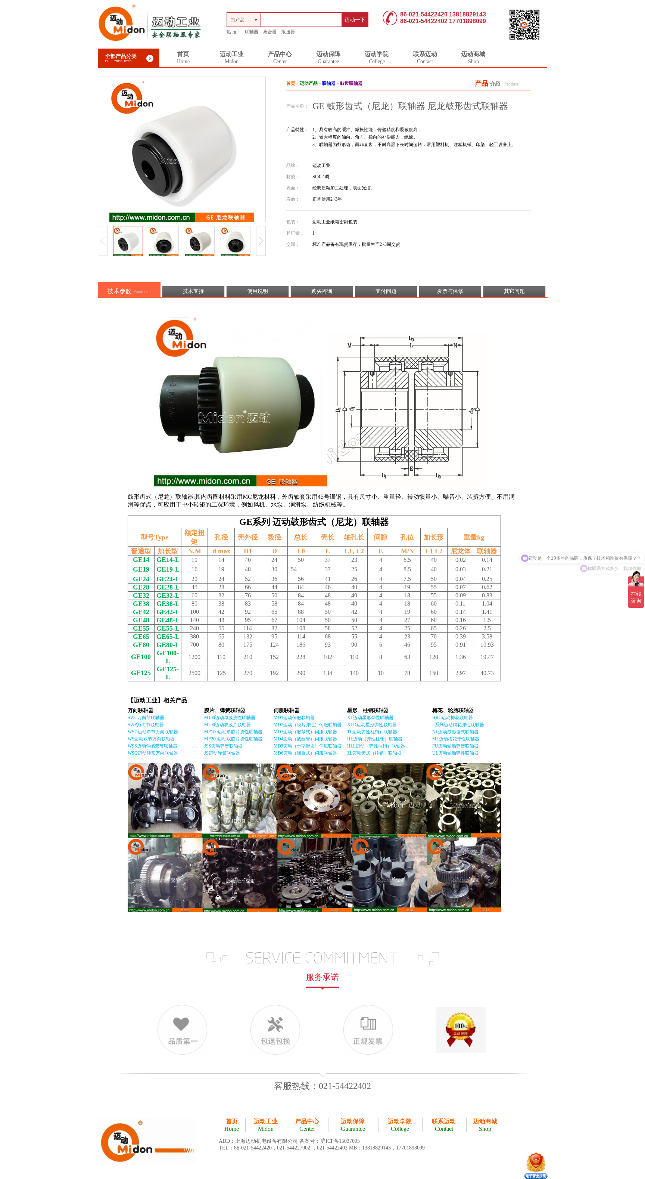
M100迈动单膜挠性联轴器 (229, 717)
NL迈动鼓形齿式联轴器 (455, 731)
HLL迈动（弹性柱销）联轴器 (376, 746)
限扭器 (288, 31)
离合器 (270, 31)
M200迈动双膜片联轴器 (227, 724)
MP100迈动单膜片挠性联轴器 (233, 731)
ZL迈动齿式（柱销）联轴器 (374, 753)
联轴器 (251, 31)
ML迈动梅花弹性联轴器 (455, 739)
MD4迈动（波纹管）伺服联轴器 (305, 739)
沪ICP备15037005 (340, 1141)
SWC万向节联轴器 (146, 717)
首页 (290, 83)
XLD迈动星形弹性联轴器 (372, 724)
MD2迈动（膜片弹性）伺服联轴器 (308, 724)
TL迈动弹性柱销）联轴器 (372, 731)
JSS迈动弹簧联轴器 (223, 746)
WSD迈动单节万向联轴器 (153, 731)
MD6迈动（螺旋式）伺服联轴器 (305, 753)
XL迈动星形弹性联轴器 (370, 717)
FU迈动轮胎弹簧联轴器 (455, 746)
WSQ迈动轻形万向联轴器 (153, 753)
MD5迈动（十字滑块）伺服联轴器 (308, 746)
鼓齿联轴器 (351, 83)
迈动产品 (309, 83)
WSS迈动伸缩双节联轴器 (152, 746)
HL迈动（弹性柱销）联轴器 (374, 739)
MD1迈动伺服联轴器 (294, 717)
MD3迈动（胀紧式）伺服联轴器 (305, 731)
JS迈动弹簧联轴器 (222, 753)
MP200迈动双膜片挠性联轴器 (233, 739)
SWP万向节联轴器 (146, 724)
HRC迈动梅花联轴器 (452, 717)
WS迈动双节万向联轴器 (151, 739)
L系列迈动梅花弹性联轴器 (458, 724)
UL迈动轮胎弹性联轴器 (455, 753)
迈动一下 (355, 20)
